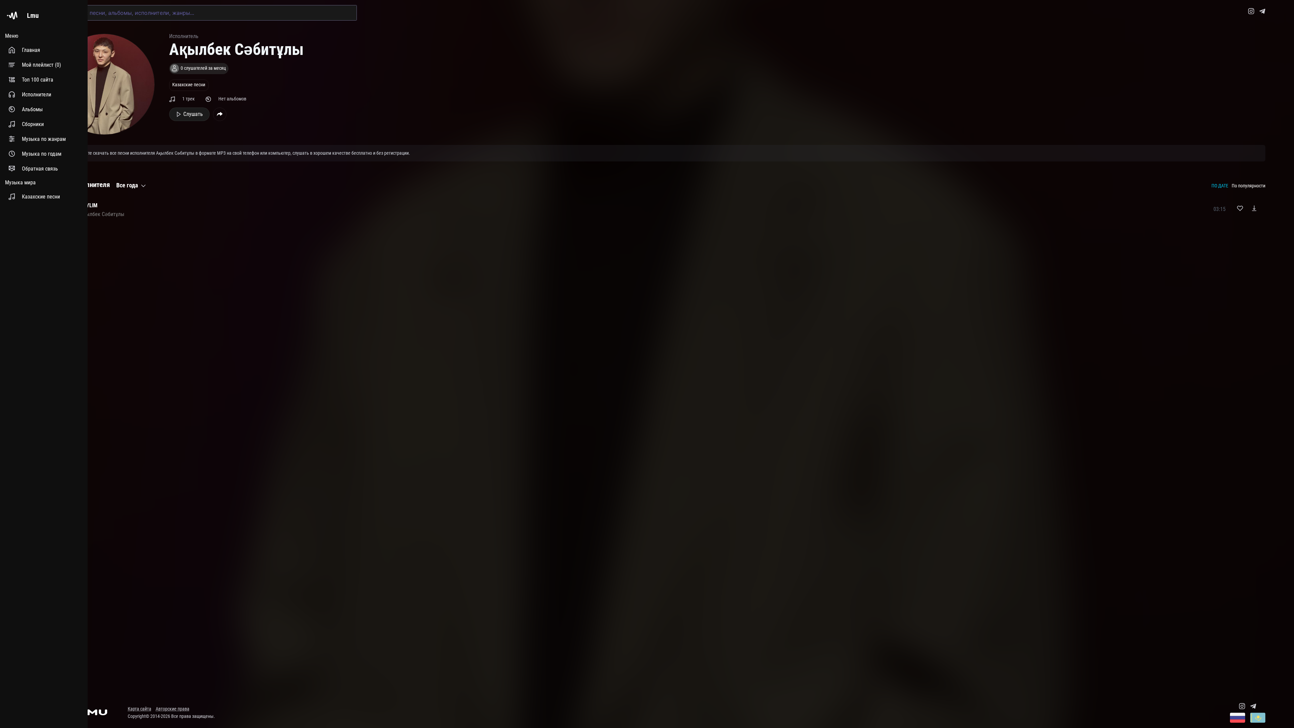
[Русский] (1237, 718)
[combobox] (205, 13)
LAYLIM (89, 205)
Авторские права (172, 709)
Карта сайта (139, 709)
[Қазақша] (1257, 718)
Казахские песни (188, 85)
